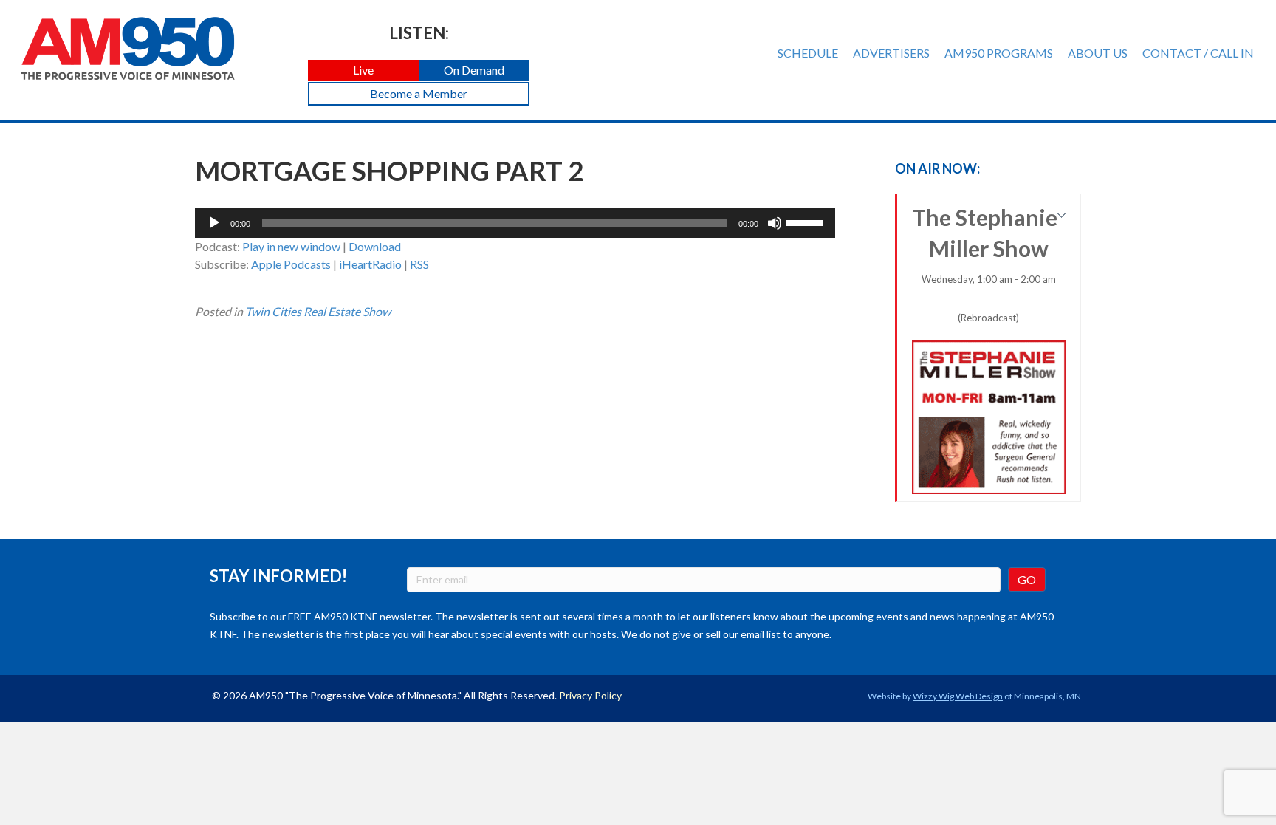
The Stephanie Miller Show (984, 264)
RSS (419, 264)
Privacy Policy (590, 695)
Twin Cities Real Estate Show (318, 311)
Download (375, 246)
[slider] (807, 221)
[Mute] (774, 223)
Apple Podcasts (291, 264)
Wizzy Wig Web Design (958, 696)
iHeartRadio (370, 264)
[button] (363, 70)
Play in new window (291, 246)
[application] (515, 223)
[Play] (214, 223)
